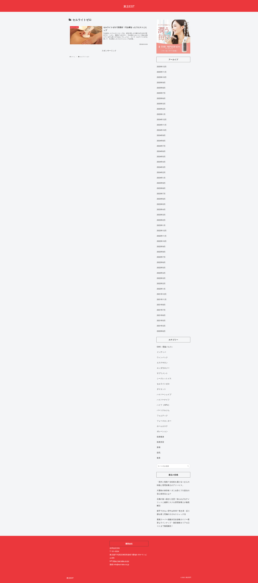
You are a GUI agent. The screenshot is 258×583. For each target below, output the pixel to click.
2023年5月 (161, 204)
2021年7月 (161, 309)
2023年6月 (161, 198)
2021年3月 (161, 325)
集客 (158, 457)
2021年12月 (161, 294)
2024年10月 (161, 130)
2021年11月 (161, 299)
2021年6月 (161, 315)
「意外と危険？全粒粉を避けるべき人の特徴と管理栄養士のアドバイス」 (173, 483)
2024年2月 (161, 172)
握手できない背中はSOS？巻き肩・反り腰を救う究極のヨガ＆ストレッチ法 (173, 512)
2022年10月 (161, 241)
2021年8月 (161, 304)
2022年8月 (161, 251)
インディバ (161, 352)
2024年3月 (161, 167)
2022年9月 (161, 246)
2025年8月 (161, 87)
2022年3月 (161, 278)
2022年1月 (161, 288)
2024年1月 (161, 177)
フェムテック (162, 415)
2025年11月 (161, 71)
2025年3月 (161, 103)
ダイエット (161, 389)
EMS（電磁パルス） (165, 346)
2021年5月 (161, 320)
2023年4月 (161, 209)
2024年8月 (161, 140)
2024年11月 (161, 124)
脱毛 (158, 452)
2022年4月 (161, 273)
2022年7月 (161, 257)
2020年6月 (161, 331)
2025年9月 (161, 82)
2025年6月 (161, 98)
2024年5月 (161, 156)
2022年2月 (161, 283)
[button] (188, 466)
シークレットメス (164, 378)
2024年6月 (161, 151)
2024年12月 (161, 119)
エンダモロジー (163, 368)
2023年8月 (161, 188)
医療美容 (160, 442)
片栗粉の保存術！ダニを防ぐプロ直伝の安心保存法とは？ (173, 492)
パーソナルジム (163, 410)
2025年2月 (161, 108)
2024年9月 (161, 135)
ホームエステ (162, 426)
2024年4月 (161, 161)
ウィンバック (162, 357)
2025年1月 (161, 114)
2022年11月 (161, 235)
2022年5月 (161, 267)
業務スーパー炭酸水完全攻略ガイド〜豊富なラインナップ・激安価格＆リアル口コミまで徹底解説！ (173, 522)
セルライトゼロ (163, 383)
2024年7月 (161, 145)
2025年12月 (161, 66)
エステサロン (162, 362)
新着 (158, 447)
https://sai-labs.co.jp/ (121, 561)
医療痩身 (160, 436)
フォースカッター (164, 420)
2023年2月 (161, 220)
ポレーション (162, 431)
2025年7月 (161, 93)
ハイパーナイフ (163, 399)
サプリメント (162, 373)
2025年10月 (161, 77)
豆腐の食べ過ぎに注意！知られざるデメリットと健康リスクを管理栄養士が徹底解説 (173, 502)
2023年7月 (161, 193)
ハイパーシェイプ (164, 394)
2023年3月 (161, 214)
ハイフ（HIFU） (163, 404)
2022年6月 (161, 262)
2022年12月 (161, 230)
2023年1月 (161, 225)
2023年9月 (161, 183)
